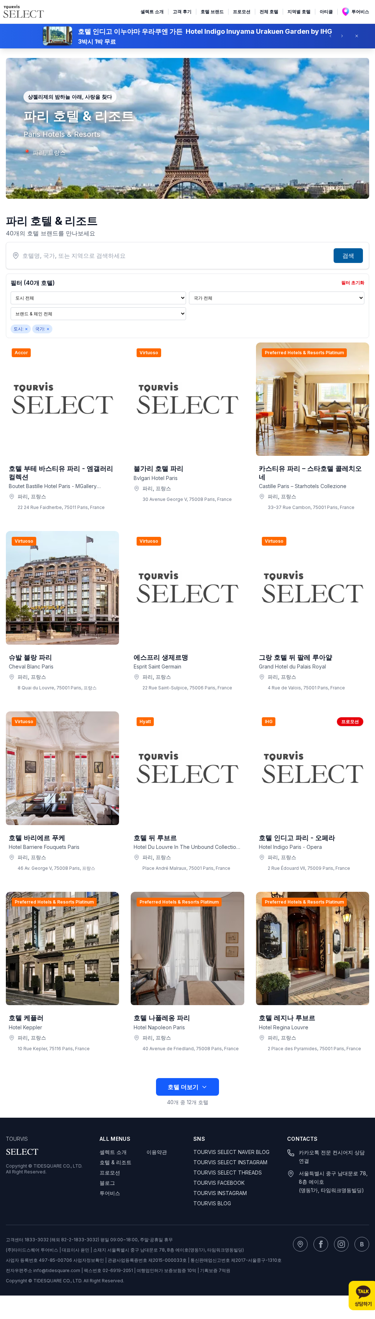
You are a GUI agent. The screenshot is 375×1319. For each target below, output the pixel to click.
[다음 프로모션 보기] (344, 36)
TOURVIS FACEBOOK (219, 1183)
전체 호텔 (269, 11)
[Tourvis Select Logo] (23, 11)
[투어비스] (300, 1244)
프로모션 (241, 11)
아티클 (326, 11)
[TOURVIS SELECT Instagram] (341, 1244)
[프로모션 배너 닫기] (358, 36)
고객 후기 (182, 11)
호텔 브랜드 (212, 11)
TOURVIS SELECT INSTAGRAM (230, 1162)
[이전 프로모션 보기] (332, 36)
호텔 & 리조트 (115, 1162)
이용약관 (156, 1152)
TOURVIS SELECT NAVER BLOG (231, 1152)
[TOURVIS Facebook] (320, 1244)
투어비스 (360, 11)
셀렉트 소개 (152, 11)
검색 (348, 255)
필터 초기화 (352, 282)
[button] (187, 35)
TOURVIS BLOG (212, 1203)
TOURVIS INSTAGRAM (220, 1193)
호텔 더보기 (183, 1087)
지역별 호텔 (299, 11)
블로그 (107, 1183)
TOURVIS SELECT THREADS (227, 1172)
